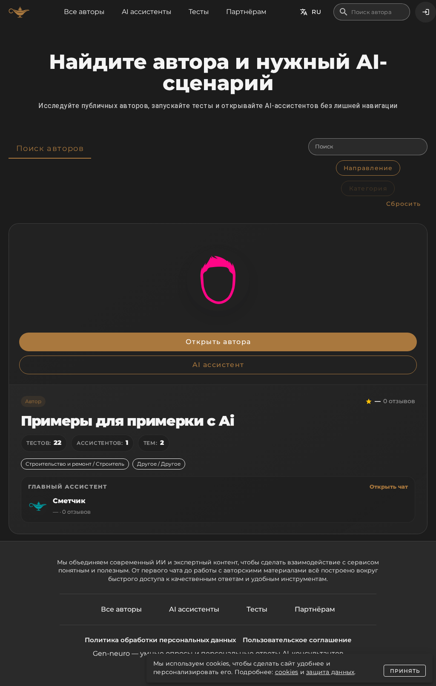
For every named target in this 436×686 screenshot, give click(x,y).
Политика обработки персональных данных (160, 640)
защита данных (330, 672)
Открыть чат (389, 486)
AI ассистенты (147, 12)
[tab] (50, 148)
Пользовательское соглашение (297, 640)
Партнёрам (246, 12)
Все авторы (84, 12)
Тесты (199, 12)
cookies (286, 672)
